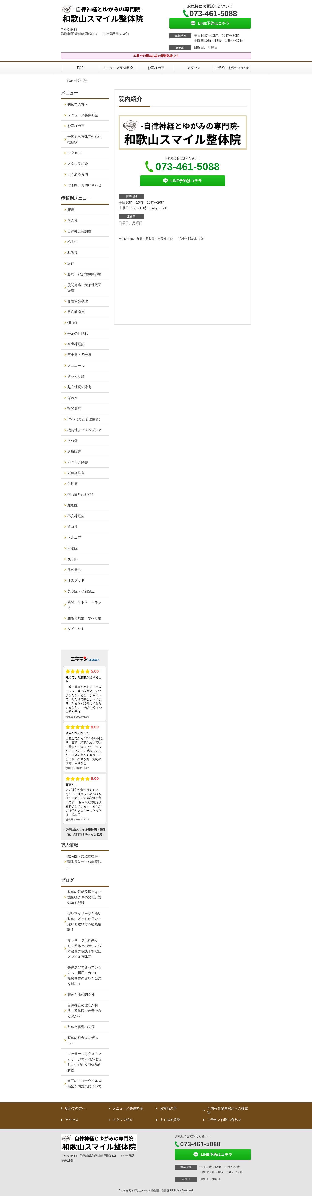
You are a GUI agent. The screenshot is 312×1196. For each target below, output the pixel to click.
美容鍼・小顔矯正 (81, 591)
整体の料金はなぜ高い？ (82, 1040)
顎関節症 (74, 408)
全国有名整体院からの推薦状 (84, 139)
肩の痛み (74, 570)
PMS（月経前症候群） (84, 419)
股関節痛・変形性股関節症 (84, 287)
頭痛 (70, 263)
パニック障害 (77, 462)
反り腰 (72, 559)
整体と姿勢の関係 (81, 1027)
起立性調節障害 (79, 387)
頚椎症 (72, 505)
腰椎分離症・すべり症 (84, 618)
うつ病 (72, 441)
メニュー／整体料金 (118, 68)
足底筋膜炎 (75, 312)
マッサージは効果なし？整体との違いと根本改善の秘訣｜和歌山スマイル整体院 (84, 949)
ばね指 (72, 398)
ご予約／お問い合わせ (232, 68)
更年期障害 (75, 473)
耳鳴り (72, 252)
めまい (72, 242)
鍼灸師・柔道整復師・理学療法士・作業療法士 (84, 861)
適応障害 (74, 451)
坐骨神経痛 (75, 344)
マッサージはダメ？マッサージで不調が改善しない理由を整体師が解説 (84, 1062)
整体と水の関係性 (81, 994)
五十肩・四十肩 (79, 355)
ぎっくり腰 (75, 376)
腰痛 (70, 210)
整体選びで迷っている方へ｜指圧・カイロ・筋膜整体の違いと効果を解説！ (84, 976)
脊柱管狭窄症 (77, 301)
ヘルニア (74, 537)
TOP (80, 68)
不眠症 (72, 548)
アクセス (194, 68)
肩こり (72, 220)
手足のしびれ (77, 333)
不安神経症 (75, 516)
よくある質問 (77, 174)
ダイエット (75, 629)
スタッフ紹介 (77, 163)
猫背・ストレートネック (84, 604)
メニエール (75, 365)
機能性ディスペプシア (84, 430)
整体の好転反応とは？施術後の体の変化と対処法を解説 (84, 897)
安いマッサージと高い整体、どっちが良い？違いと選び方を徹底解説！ (84, 922)
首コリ (72, 526)
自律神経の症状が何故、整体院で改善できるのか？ (84, 1010)
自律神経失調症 (79, 231)
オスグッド (75, 580)
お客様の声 (156, 68)
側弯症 (72, 322)
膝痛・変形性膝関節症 (84, 274)
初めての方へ (77, 104)
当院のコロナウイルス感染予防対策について (84, 1083)
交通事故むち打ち (81, 494)
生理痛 (72, 484)
